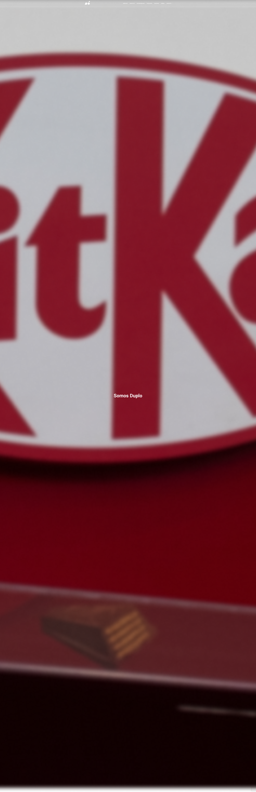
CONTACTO (169, 3)
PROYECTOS (132, 3)
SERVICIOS (125, 3)
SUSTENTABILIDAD (141, 3)
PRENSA (162, 3)
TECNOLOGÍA (149, 3)
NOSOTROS (156, 3)
